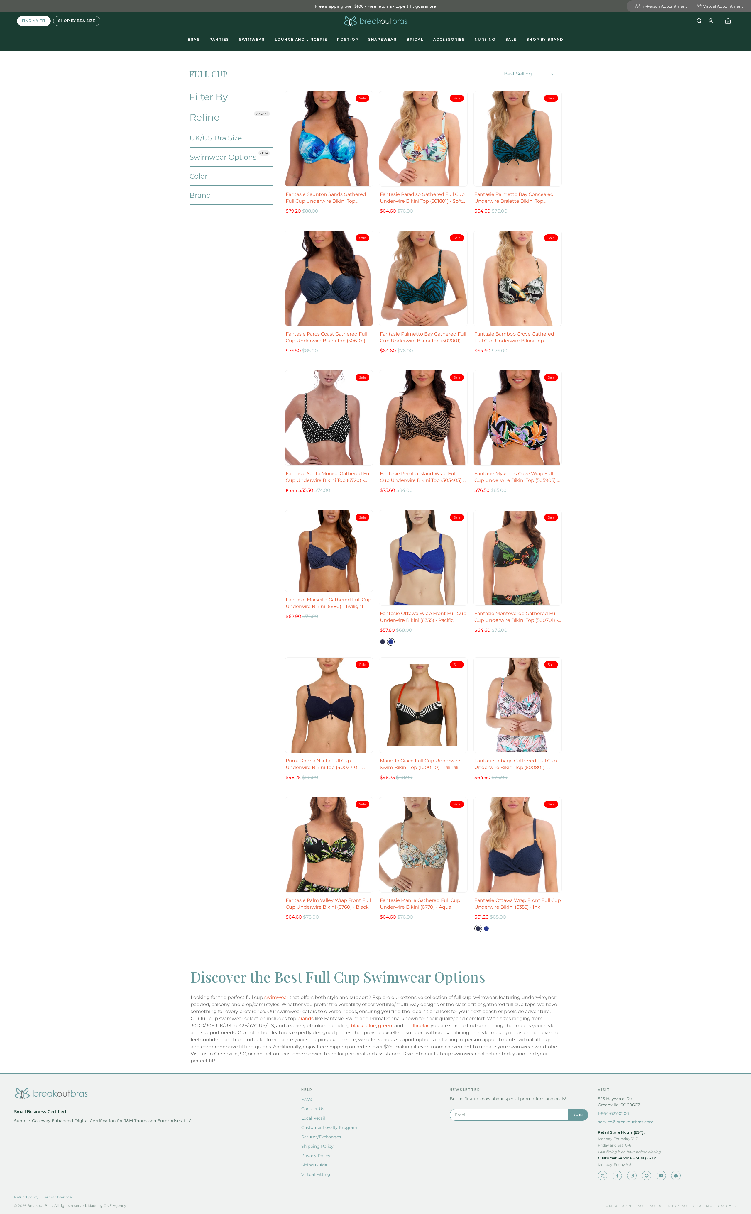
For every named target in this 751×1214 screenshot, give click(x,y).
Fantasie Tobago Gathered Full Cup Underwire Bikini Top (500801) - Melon (515, 764)
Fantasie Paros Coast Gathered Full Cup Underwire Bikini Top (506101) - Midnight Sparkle (327, 337)
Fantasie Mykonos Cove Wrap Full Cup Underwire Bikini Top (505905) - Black (516, 477)
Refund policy (26, 1197)
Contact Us (312, 1108)
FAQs (306, 1099)
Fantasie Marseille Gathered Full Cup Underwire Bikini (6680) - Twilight (328, 603)
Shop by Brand (545, 39)
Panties (219, 39)
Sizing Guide (314, 1165)
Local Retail (313, 1118)
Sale (511, 39)
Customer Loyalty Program (329, 1127)
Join (578, 1115)
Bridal (415, 39)
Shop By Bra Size (76, 20)
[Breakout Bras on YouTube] (661, 1175)
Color (199, 176)
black (357, 1025)
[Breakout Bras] (375, 21)
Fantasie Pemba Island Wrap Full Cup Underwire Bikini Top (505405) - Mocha (422, 477)
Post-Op (347, 39)
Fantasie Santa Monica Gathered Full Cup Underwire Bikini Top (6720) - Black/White (329, 477)
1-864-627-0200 (613, 1113)
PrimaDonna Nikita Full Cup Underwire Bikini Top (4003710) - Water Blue (324, 764)
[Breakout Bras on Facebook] (617, 1175)
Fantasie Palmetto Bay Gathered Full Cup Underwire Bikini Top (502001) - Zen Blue (423, 337)
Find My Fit (34, 20)
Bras (194, 39)
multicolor (417, 1025)
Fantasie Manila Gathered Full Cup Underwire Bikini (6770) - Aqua (420, 904)
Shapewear (382, 39)
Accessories (449, 39)
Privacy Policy (315, 1155)
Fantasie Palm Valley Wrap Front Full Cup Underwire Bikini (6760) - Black (328, 904)
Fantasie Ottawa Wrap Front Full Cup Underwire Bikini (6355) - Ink (517, 904)
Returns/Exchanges (321, 1136)
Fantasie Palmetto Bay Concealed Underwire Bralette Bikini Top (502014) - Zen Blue (514, 198)
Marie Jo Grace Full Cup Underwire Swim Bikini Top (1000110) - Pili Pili (420, 764)
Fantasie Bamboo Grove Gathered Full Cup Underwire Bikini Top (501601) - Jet (514, 337)
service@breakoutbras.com (626, 1122)
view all (262, 113)
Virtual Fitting (315, 1174)
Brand (200, 195)
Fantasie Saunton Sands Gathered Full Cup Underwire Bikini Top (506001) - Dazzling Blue (326, 198)
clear (264, 153)
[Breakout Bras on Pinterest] (646, 1175)
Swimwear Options (223, 157)
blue (371, 1025)
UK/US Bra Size (216, 138)
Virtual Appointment (723, 6)
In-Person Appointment (664, 6)
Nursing (485, 39)
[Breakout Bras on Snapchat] (676, 1175)
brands (305, 1018)
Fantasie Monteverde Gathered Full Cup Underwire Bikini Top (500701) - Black (516, 617)
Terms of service (57, 1197)
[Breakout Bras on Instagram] (632, 1175)
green (385, 1025)
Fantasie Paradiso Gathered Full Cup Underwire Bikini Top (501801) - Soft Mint (422, 198)
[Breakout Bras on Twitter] (602, 1175)
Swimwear (252, 39)
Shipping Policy (317, 1146)
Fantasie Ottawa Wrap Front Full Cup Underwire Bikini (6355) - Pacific (423, 617)
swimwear (276, 997)
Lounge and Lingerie (301, 39)
